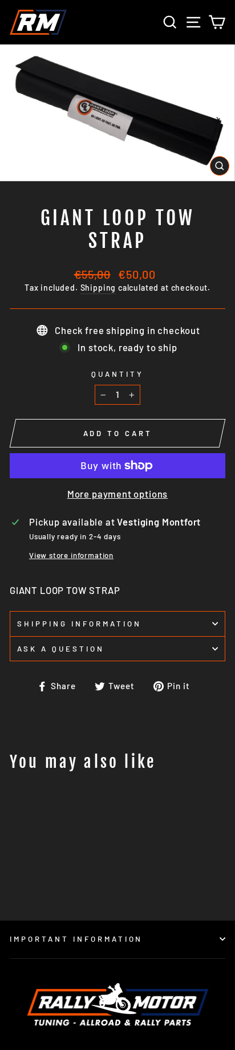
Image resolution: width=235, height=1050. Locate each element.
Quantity (117, 374)
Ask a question (60, 648)
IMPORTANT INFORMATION (76, 938)
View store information (71, 555)
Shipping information (79, 623)
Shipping (98, 287)
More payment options (117, 493)
